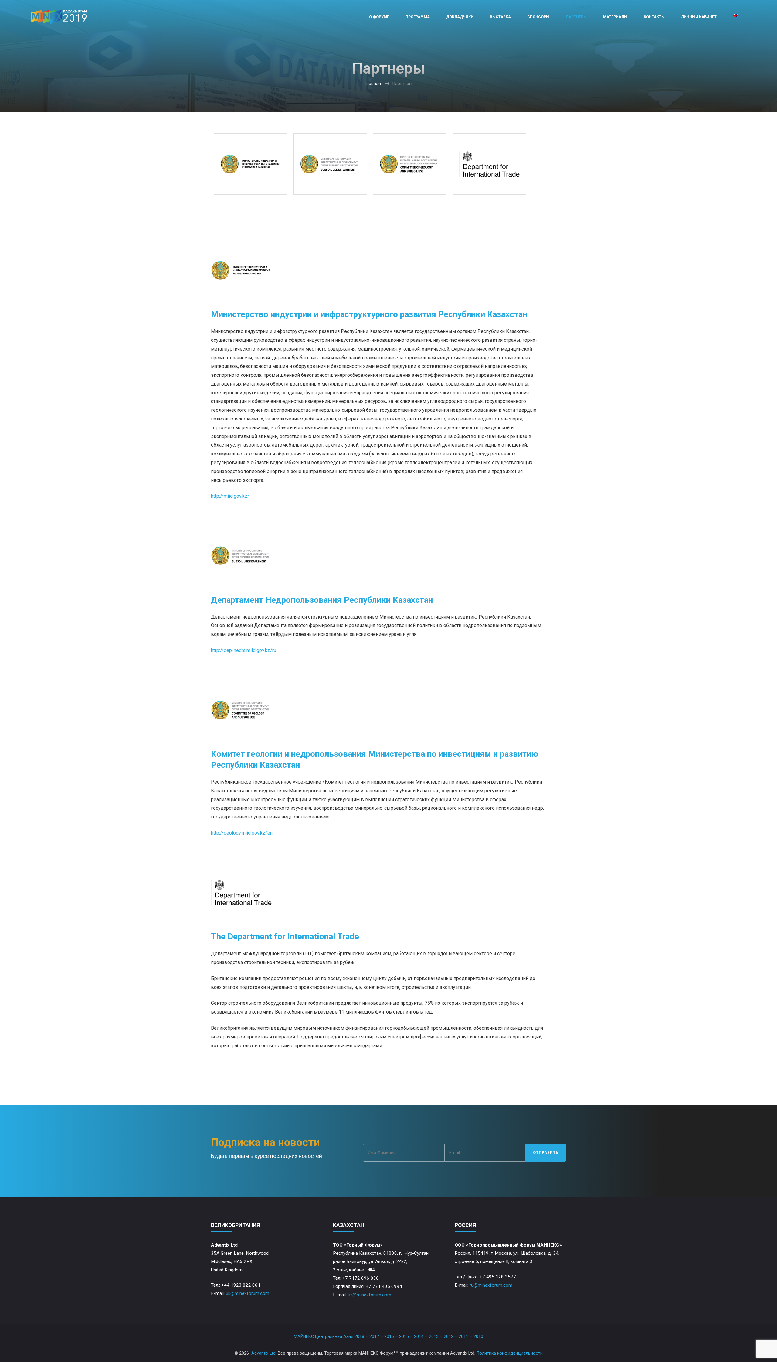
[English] (735, 17)
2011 (463, 1336)
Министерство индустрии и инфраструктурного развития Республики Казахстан (369, 314)
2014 (419, 1336)
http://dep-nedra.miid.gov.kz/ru (243, 650)
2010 (478, 1336)
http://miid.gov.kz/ (230, 496)
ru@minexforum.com (491, 1285)
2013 (434, 1336)
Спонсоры (538, 17)
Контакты (654, 17)
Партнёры (576, 17)
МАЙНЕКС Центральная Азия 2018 (329, 1336)
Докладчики (459, 17)
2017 (374, 1336)
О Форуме (379, 17)
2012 (448, 1336)
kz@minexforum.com (369, 1295)
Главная (373, 83)
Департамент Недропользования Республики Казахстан (322, 600)
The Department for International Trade (285, 936)
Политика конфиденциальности (510, 1353)
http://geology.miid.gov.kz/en (242, 833)
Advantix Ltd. (264, 1353)
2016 (389, 1336)
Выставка (500, 17)
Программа (417, 17)
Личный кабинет (699, 17)
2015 (404, 1336)
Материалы (615, 17)
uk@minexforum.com (247, 1293)
